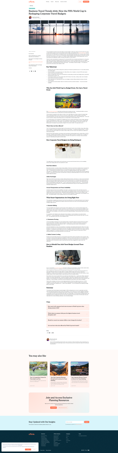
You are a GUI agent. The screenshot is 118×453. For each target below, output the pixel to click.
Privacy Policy (42, 450)
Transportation (56, 445)
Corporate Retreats (44, 439)
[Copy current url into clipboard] (29, 71)
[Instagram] (83, 450)
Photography (56, 442)
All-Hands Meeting (44, 435)
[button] (47, 2)
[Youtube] (88, 450)
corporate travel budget (58, 267)
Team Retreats (43, 445)
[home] (32, 1)
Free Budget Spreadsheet (83, 435)
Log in (80, 1)
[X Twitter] (85, 450)
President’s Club (43, 443)
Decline (34, 449)
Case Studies (68, 440)
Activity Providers (56, 435)
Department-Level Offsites (45, 441)
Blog (67, 437)
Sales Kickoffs (43, 444)
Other (54, 441)
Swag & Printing (56, 444)
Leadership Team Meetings (45, 442)
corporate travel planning (52, 111)
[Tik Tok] (87, 450)
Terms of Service (48, 450)
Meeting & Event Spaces (57, 440)
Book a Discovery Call (63, 407)
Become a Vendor (64, 1)
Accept (28, 449)
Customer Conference (44, 440)
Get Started (86, 1)
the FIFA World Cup (82, 52)
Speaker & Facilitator (57, 443)
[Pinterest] (82, 450)
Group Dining (56, 439)
